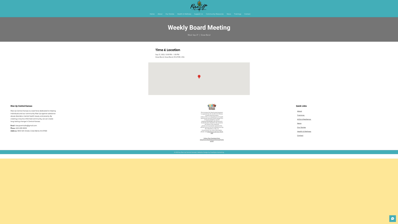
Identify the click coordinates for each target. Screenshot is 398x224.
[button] (160, 14)
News (299, 123)
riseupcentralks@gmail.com (26, 126)
